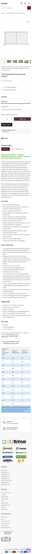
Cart (2, 519)
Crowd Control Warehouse (13, 549)
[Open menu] (29, 3)
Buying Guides (4, 499)
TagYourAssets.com (6, 480)
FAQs (12, 149)
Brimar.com (4, 470)
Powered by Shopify (24, 549)
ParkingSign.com (5, 478)
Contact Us (4, 517)
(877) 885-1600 (5, 131)
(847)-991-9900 (13, 336)
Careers (3, 507)
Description (6, 149)
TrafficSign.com (5, 476)
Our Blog (3, 494)
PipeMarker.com (5, 474)
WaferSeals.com (5, 484)
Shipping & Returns (6, 527)
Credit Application (5, 505)
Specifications (19, 149)
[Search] (29, 8)
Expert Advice (4, 496)
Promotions (4, 509)
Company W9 (4, 503)
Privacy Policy (4, 525)
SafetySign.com (5, 472)
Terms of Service (5, 523)
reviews (15, 429)
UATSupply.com (5, 482)
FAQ (2, 501)
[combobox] (16, 8)
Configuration (4, 106)
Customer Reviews (6, 492)
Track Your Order (5, 521)
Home (2, 13)
